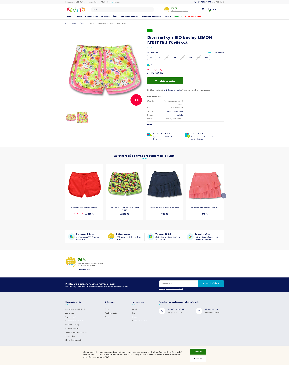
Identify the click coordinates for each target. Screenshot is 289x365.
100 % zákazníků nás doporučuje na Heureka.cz (128, 236)
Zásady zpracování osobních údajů (171, 289)
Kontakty (117, 2)
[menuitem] (69, 16)
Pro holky (179, 115)
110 (166, 57)
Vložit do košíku (167, 81)
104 (158, 57)
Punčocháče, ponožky (139, 321)
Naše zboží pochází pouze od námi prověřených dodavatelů (207, 236)
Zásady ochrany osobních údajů (76, 332)
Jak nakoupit (69, 313)
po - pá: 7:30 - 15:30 (176, 311)
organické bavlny (175, 90)
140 (206, 57)
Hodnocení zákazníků (72, 328)
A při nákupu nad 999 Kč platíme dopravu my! (164, 136)
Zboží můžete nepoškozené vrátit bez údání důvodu (202, 136)
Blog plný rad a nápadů (73, 340)
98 (151, 57)
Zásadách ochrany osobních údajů (96, 357)
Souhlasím (198, 351)
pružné (166, 90)
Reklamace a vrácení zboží (74, 321)
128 (190, 57)
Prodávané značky (111, 313)
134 (198, 57)
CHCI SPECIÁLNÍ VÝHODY (211, 283)
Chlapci (134, 317)
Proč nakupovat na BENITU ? (74, 2)
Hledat (157, 9)
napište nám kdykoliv (212, 311)
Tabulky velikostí (106, 2)
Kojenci (134, 309)
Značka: (174, 111)
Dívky (133, 313)
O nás (107, 309)
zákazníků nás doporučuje (179, 9)
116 (174, 57)
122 (182, 57)
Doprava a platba (92, 2)
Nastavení (198, 359)
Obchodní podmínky (72, 325)
